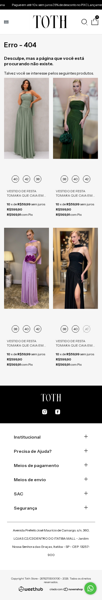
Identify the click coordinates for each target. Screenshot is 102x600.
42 (27, 179)
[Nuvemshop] (67, 589)
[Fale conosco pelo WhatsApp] (90, 588)
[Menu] (7, 22)
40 (15, 179)
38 (38, 179)
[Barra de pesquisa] (84, 22)
